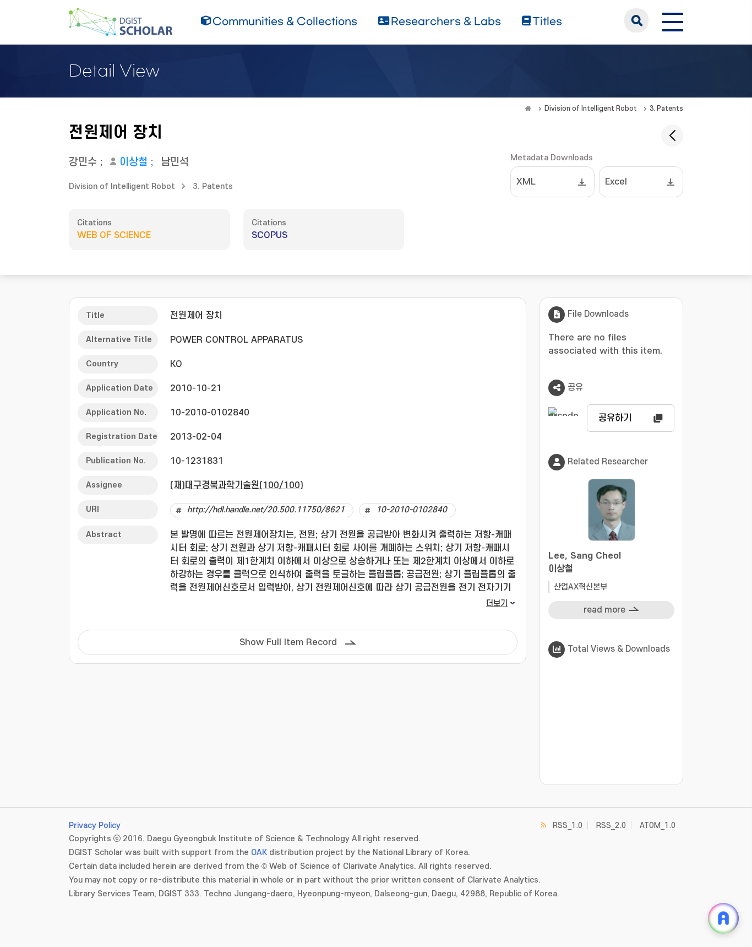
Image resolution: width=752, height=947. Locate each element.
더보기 (497, 603)
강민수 (83, 162)
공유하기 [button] (614, 418)
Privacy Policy (95, 825)
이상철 (133, 162)
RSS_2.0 (611, 825)
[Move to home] (528, 108)
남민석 (175, 162)
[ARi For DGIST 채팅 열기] (723, 918)
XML (526, 182)
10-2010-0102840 (411, 510)
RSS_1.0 (567, 825)
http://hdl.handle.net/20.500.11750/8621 (266, 510)
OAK (259, 852)
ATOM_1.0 (657, 825)
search (636, 20)
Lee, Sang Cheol (584, 562)
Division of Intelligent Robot (590, 108)
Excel (616, 182)
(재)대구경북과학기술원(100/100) (236, 485)
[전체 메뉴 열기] (672, 20)
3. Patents (666, 108)
